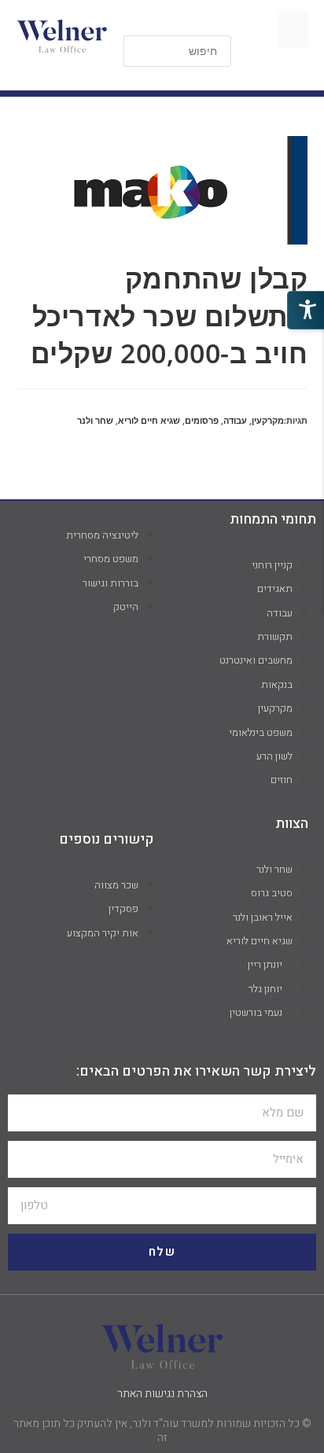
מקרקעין (268, 420)
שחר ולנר (95, 420)
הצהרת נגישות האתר (162, 1393)
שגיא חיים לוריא (149, 420)
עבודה (235, 420)
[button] (293, 29)
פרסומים (202, 420)
